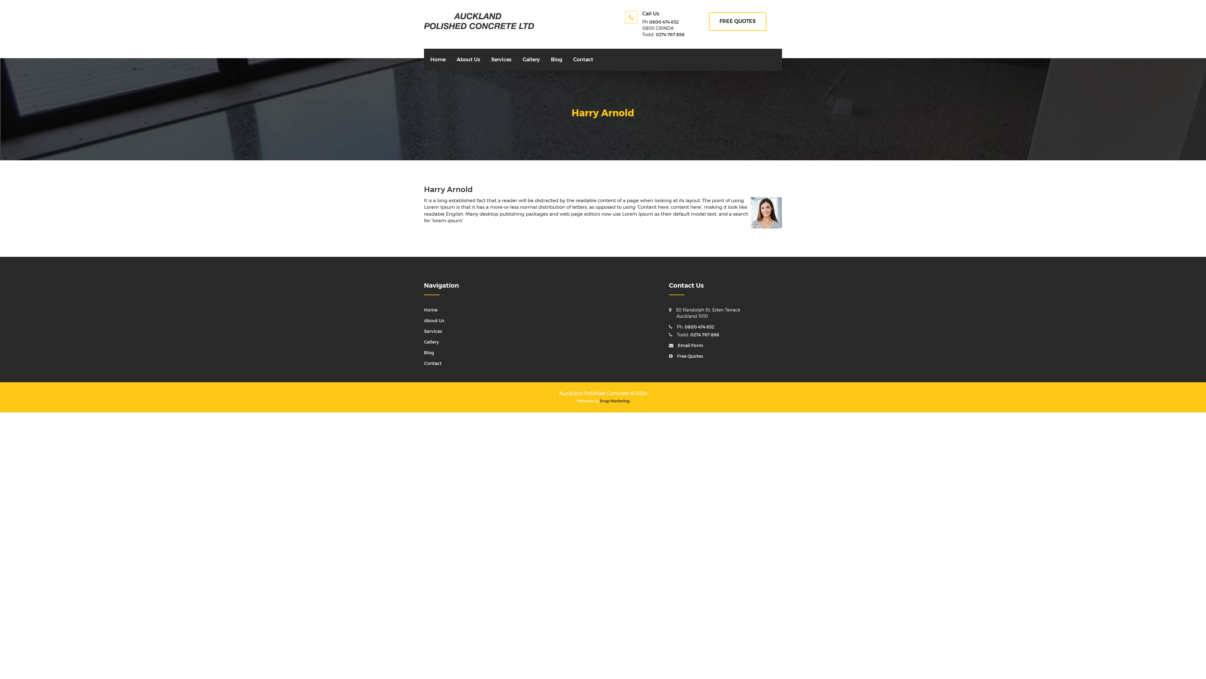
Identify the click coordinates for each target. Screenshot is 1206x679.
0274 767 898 (670, 34)
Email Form (690, 345)
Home (438, 60)
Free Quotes (690, 356)
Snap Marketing (615, 401)
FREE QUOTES (738, 21)
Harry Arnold (448, 189)
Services (501, 60)
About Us (468, 60)
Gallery (531, 60)
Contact (583, 60)
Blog (556, 60)
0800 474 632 (664, 22)
